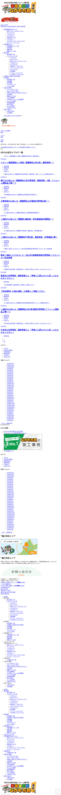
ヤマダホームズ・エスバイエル (16, 41)
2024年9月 (10, 388)
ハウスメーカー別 (12, 56)
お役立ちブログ (11, 107)
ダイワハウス (11, 32)
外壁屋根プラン (8, 44)
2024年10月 (10, 387)
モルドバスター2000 (12, 91)
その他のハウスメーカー (17, 74)
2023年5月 (10, 415)
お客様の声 (7, 751)
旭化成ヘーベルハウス (16, 66)
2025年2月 (10, 380)
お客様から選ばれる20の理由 (12, 76)
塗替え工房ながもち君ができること (17, 92)
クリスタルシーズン (12, 89)
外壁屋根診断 (11, 102)
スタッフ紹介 (11, 86)
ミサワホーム (11, 36)
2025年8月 (10, 370)
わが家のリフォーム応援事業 (15, 99)
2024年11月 (10, 385)
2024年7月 (10, 392)
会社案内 (6, 77)
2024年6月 (10, 393)
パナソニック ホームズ (16, 67)
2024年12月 (10, 383)
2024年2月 (10, 400)
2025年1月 (10, 382)
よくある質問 (11, 106)
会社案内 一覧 (11, 79)
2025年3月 (10, 378)
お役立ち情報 (7, 87)
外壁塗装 (9, 47)
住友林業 (12, 71)
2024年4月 (10, 397)
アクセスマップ (11, 84)
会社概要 (9, 82)
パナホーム (10, 39)
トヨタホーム (11, 34)
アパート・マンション (13, 42)
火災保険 (9, 94)
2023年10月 (11, 407)
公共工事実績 (11, 97)
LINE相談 (9, 112)
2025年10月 (10, 367)
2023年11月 (11, 405)
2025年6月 (10, 373)
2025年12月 (10, 363)
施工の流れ (10, 104)
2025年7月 (10, 372)
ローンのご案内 (11, 101)
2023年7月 (10, 412)
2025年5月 (10, 375)
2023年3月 (10, 418)
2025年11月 (10, 365)
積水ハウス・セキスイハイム (15, 31)
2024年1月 (10, 402)
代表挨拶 (9, 81)
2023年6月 (10, 413)
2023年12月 (11, 403)
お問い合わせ (7, 109)
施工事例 (6, 52)
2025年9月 (10, 368)
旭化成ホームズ (11, 37)
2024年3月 (10, 398)
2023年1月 (10, 420)
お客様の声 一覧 (11, 660)
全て (6, 348)
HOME (6, 596)
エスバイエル (14, 69)
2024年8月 (10, 390)
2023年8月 (10, 410)
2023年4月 (10, 417)
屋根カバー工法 (11, 51)
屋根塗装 (9, 49)
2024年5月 (10, 395)
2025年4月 (10, 377)
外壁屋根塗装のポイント (11, 29)
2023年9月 (10, 408)
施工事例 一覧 (11, 54)
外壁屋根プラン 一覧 (13, 46)
